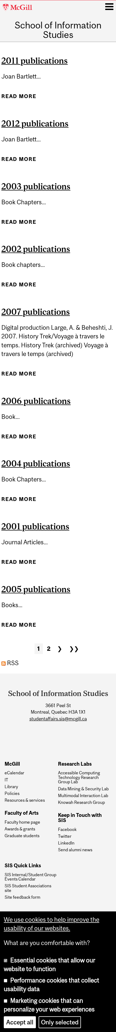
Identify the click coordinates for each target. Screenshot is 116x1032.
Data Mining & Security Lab (83, 789)
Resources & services (25, 800)
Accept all (19, 1022)
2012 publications (35, 123)
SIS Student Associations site (28, 888)
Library (11, 786)
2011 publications (34, 61)
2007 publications (35, 312)
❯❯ (74, 648)
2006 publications (36, 401)
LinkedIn (66, 843)
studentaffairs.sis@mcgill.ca (58, 719)
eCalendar (14, 773)
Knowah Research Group (81, 802)
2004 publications (35, 463)
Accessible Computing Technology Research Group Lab (79, 777)
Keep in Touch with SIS (80, 818)
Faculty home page (22, 822)
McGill (12, 764)
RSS (12, 663)
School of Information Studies (58, 30)
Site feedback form (22, 897)
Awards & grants (20, 829)
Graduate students (22, 835)
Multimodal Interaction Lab (83, 795)
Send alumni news (75, 849)
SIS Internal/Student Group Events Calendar (30, 876)
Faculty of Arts (22, 813)
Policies (12, 793)
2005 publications (35, 589)
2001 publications (35, 526)
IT (6, 780)
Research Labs (75, 764)
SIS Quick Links (23, 865)
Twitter (64, 836)
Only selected (60, 1022)
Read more (18, 98)
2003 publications (35, 186)
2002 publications (35, 249)
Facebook (67, 829)
